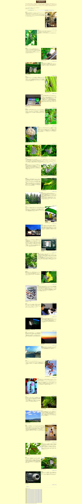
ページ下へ (56, 75)
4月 (31, 489)
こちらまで (31, 8)
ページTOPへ (53, 75)
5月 (32, 489)
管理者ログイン (27, 486)
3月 (30, 489)
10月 (38, 489)
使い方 (53, 10)
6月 (33, 489)
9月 (37, 489)
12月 (29, 488)
